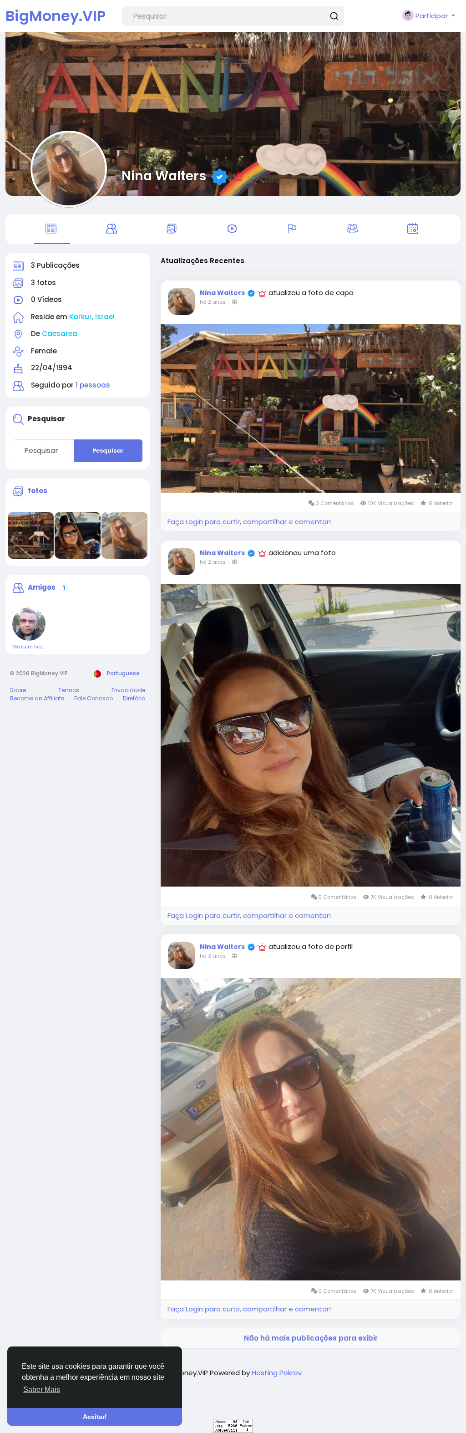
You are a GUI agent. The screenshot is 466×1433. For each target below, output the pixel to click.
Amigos (42, 587)
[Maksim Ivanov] (29, 624)
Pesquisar (108, 450)
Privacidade (128, 690)
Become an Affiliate (37, 698)
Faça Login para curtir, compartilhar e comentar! (249, 521)
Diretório (134, 698)
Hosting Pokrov (277, 1372)
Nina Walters (164, 176)
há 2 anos (213, 302)
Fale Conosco (93, 698)
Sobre (18, 690)
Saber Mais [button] (41, 1389)
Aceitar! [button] (95, 1416)
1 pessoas (93, 385)
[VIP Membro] (238, 176)
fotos (37, 490)
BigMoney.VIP (55, 15)
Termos (68, 690)
